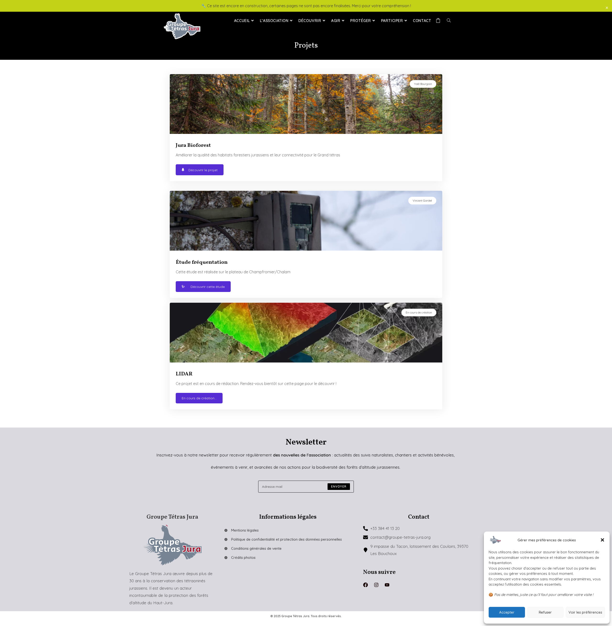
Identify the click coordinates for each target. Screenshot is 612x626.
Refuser (545, 612)
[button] (602, 540)
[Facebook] (365, 585)
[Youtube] (387, 585)
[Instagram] (376, 585)
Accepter (506, 612)
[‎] (438, 20)
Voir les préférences (585, 612)
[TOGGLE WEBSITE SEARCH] (448, 20)
